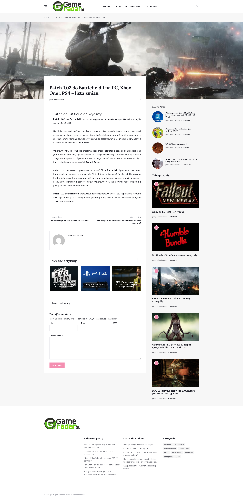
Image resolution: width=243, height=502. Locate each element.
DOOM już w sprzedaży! (176, 144)
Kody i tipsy (152, 6)
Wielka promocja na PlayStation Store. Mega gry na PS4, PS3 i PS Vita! (180, 115)
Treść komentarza (56, 335)
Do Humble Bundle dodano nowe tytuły (174, 255)
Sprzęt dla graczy (134, 6)
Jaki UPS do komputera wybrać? (136, 448)
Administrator (59, 99)
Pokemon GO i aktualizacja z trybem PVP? (178, 130)
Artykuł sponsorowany (174, 445)
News (118, 6)
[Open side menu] (45, 6)
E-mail (83, 323)
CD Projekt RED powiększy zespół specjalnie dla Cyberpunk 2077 (171, 346)
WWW (115, 323)
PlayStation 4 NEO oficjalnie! (95, 285)
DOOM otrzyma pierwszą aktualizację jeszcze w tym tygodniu (173, 392)
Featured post (170, 449)
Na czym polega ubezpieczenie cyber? (139, 444)
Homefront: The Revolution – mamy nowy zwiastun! (181, 160)
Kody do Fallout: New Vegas (168, 211)
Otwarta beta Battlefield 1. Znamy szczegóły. (171, 300)
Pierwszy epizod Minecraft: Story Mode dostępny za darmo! (119, 221)
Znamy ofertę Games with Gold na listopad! (69, 220)
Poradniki (107, 6)
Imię (51, 323)
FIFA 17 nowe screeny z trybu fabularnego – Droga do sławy (126, 284)
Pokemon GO (176, 453)
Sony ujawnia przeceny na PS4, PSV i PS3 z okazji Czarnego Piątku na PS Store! (64, 283)
